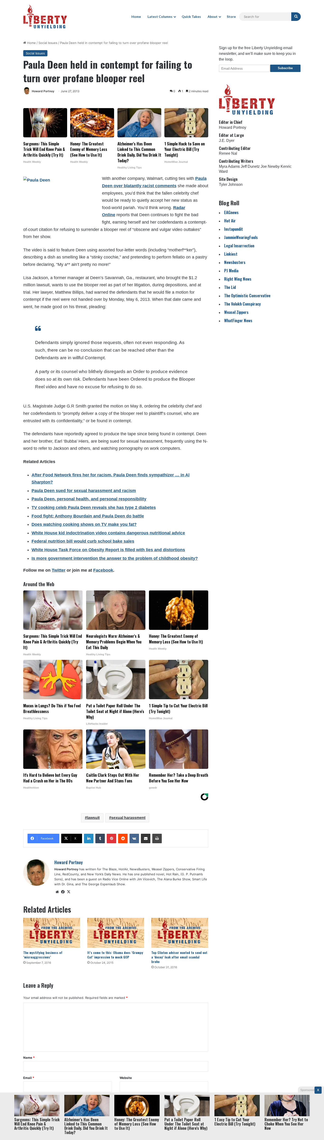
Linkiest (230, 254)
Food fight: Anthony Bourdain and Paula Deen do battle (88, 516)
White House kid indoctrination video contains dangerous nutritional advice (108, 533)
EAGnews (231, 212)
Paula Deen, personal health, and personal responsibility (89, 499)
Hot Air (230, 221)
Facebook (103, 570)
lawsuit (93, 818)
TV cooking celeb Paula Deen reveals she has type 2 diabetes (94, 507)
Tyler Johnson (231, 184)
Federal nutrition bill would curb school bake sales (83, 541)
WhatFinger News (238, 320)
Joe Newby (270, 166)
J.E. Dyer (226, 141)
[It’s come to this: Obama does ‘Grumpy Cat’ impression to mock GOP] (115, 933)
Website (126, 1078)
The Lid (230, 287)
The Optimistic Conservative (247, 295)
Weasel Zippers (236, 312)
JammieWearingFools (241, 237)
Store (231, 16)
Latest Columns (160, 16)
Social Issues (47, 43)
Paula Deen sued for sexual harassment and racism (84, 490)
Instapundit (233, 229)
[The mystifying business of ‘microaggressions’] (51, 933)
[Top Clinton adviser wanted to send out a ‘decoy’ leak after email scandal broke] (179, 933)
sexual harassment (128, 818)
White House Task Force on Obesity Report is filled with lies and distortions (108, 549)
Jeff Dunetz (250, 166)
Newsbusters (234, 262)
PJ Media (231, 270)
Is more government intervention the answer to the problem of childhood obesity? (115, 558)
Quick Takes (191, 16)
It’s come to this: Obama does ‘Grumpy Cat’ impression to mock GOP (115, 954)
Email (28, 1078)
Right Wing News (237, 279)
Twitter (58, 570)
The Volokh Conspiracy (242, 304)
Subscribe (285, 68)
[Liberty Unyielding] (45, 17)
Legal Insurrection (239, 246)
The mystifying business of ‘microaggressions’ (42, 954)
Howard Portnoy (43, 91)
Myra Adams (229, 166)
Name (29, 1057)
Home (136, 16)
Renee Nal (228, 153)
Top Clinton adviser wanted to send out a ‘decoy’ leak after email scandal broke (179, 957)
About (213, 16)
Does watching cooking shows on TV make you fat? (84, 524)
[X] (68, 892)
